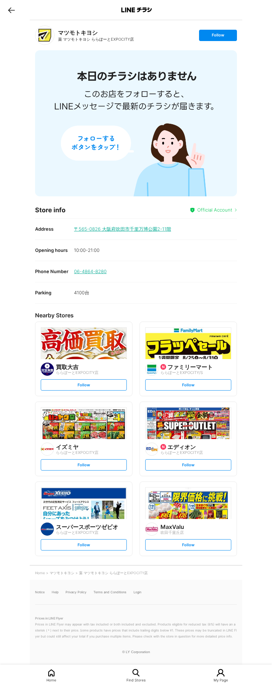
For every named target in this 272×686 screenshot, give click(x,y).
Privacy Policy (76, 592)
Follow (217, 36)
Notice (40, 592)
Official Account (214, 210)
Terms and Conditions (110, 592)
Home (51, 680)
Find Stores (136, 680)
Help (55, 592)
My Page (221, 680)
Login (137, 592)
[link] (45, 35)
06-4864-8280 (90, 271)
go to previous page (11, 10)
